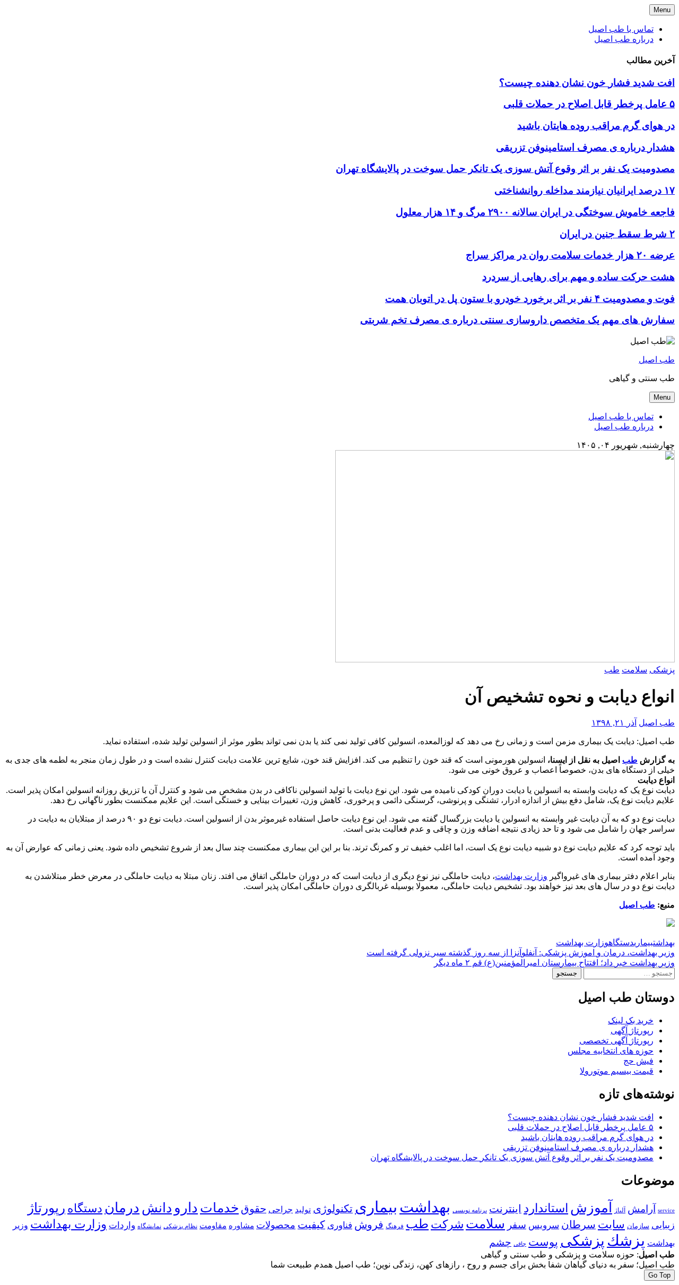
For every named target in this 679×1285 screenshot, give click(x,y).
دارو (186, 1207)
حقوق (253, 1208)
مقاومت (213, 1225)
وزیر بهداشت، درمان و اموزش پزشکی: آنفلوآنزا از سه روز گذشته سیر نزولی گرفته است (521, 952)
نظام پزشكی (180, 1226)
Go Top (659, 1275)
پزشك (626, 1240)
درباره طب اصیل (624, 39)
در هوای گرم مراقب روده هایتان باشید (596, 125)
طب (612, 669)
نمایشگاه (149, 1226)
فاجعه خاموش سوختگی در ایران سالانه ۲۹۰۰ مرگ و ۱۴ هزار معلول (535, 212)
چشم (500, 1242)
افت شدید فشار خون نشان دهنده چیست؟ (587, 82)
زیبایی (663, 1225)
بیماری (643, 942)
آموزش (591, 1207)
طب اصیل (657, 359)
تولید (303, 1209)
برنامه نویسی (469, 1210)
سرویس (543, 1225)
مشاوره (241, 1225)
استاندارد (546, 1208)
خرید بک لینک (631, 1020)
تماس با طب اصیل (621, 28)
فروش (369, 1224)
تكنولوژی (333, 1208)
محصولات (275, 1225)
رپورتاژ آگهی (632, 1030)
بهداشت (664, 942)
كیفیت (311, 1224)
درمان (122, 1207)
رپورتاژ (46, 1208)
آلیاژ (619, 1210)
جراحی (280, 1209)
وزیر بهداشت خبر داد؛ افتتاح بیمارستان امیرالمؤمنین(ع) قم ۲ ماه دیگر (554, 962)
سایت (611, 1224)
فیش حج (638, 1060)
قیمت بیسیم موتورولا (617, 1070)
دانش (157, 1207)
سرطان (578, 1224)
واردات (122, 1225)
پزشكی (582, 1240)
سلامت (634, 669)
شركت (447, 1224)
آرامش (642, 1208)
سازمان (638, 1226)
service (666, 1210)
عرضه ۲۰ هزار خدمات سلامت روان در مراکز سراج (570, 255)
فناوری (339, 1225)
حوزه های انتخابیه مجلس (611, 1050)
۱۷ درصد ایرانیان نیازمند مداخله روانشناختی (584, 190)
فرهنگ (395, 1226)
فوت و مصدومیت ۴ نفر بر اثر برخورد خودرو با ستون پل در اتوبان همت (530, 298)
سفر (516, 1224)
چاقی (519, 1244)
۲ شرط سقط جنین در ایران (617, 233)
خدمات (219, 1208)
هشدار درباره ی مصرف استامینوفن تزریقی (585, 147)
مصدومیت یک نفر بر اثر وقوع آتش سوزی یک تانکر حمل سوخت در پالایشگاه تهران (505, 168)
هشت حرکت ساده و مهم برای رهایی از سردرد (578, 276)
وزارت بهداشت (521, 876)
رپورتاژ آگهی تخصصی (616, 1040)
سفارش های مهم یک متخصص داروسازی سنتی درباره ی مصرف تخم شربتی (517, 319)
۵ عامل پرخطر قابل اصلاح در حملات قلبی (589, 103)
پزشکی (662, 669)
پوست (543, 1242)
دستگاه (621, 942)
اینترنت (505, 1208)
